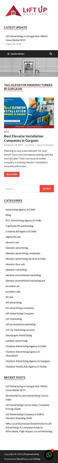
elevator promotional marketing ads (25, 280)
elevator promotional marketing (23, 275)
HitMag (36, 459)
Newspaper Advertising (19, 335)
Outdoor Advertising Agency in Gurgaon (28, 360)
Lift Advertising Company (20, 313)
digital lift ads (13, 236)
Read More (11, 174)
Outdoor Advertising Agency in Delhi (26, 346)
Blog (6, 132)
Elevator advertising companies (23, 253)
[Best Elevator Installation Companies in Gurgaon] (29, 114)
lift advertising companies (20, 307)
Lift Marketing (14, 318)
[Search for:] (29, 188)
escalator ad (13, 285)
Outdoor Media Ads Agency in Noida (26, 366)
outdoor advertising (17, 340)
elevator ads (12, 242)
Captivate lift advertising (19, 225)
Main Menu (17, 53)
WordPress (22, 459)
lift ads (9, 296)
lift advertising (14, 302)
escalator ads (13, 291)
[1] (49, 456)
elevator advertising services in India (26, 258)
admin (31, 145)
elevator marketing (16, 269)
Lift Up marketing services (20, 329)
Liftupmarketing (31, 454)
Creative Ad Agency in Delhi (21, 231)
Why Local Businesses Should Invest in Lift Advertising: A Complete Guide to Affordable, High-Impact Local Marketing (29, 427)
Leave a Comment (45, 145)
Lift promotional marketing (21, 324)
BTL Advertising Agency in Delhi (23, 220)
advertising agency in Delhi (20, 209)
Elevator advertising (17, 247)
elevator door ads (15, 264)
